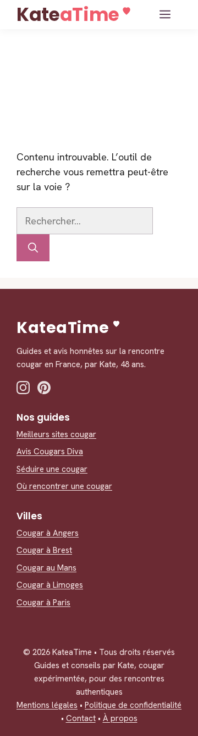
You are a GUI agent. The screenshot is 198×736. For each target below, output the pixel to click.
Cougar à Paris (43, 602)
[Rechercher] (33, 247)
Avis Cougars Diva (49, 451)
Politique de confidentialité (133, 705)
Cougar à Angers (47, 533)
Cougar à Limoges (49, 584)
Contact (81, 718)
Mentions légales (47, 705)
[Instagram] (23, 387)
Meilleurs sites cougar (56, 434)
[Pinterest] (44, 387)
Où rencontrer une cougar (64, 486)
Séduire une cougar (51, 469)
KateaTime (67, 15)
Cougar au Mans (46, 567)
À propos (120, 718)
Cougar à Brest (44, 550)
